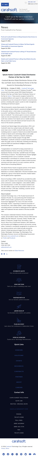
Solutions (19, 355)
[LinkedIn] (4, 254)
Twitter (5, 238)
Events (19, 361)
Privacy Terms (5, 448)
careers (19, 387)
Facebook (12, 238)
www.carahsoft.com (12, 236)
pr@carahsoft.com (6, 247)
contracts (19, 371)
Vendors (19, 350)
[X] (7, 254)
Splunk (10, 96)
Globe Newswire (19, 250)
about (19, 382)
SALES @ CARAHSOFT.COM (19, 409)
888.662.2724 (33, 4)
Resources (19, 366)
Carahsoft (9, 446)
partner (19, 377)
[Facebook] (1, 254)
